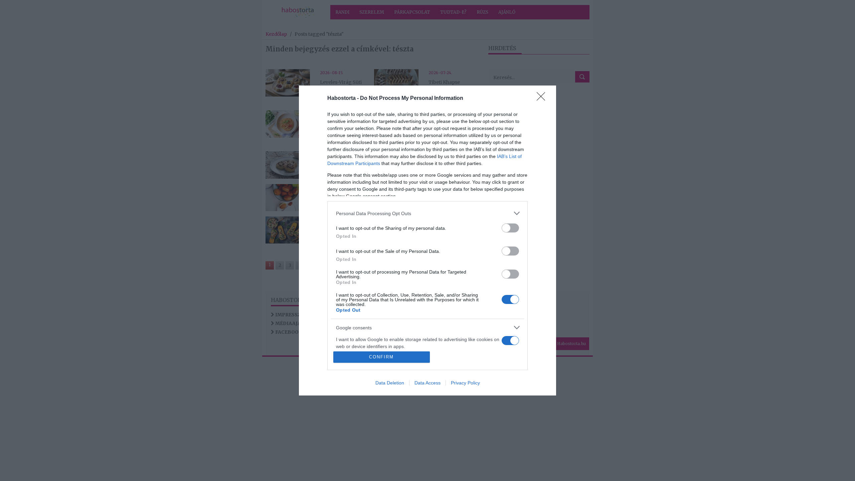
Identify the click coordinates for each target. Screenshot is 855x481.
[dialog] (427, 240)
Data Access (427, 382)
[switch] (510, 227)
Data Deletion (389, 382)
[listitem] (427, 213)
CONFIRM (381, 356)
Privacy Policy (465, 382)
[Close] (543, 98)
